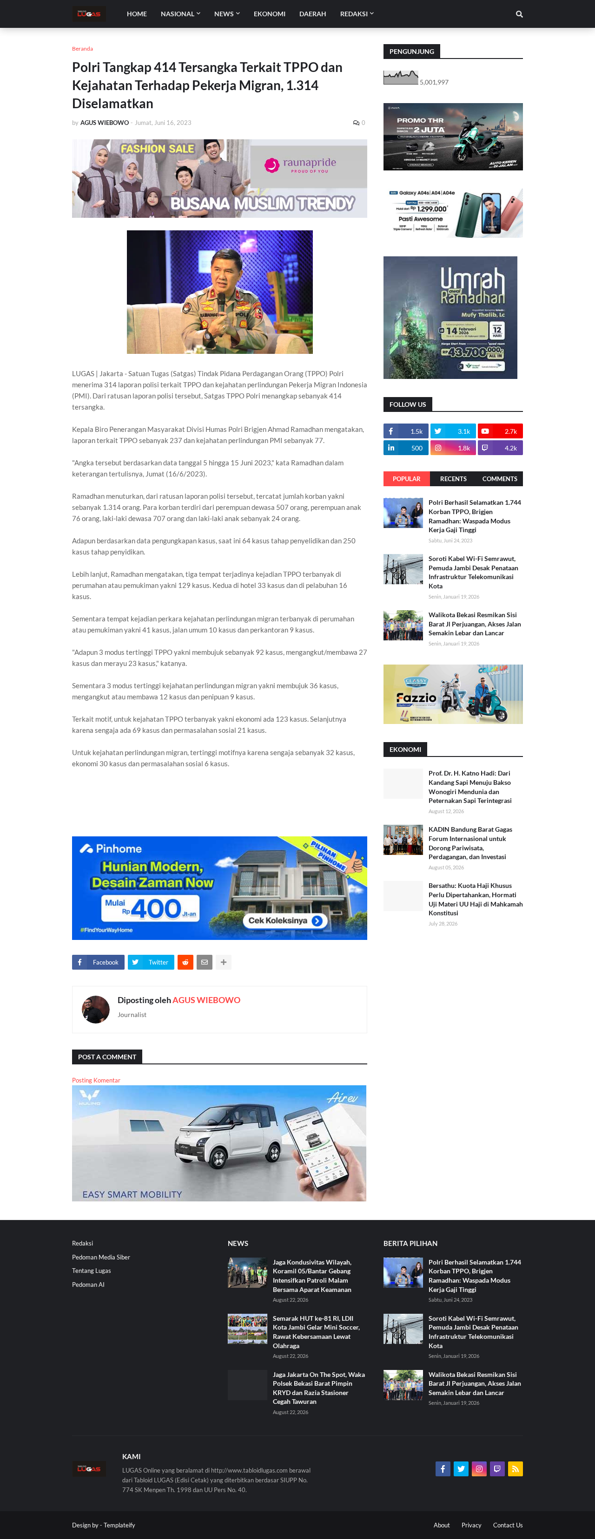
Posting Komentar (96, 1080)
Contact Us (508, 1525)
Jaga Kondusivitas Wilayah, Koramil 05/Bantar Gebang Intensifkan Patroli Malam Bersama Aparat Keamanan (312, 1275)
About (442, 1525)
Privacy (472, 1525)
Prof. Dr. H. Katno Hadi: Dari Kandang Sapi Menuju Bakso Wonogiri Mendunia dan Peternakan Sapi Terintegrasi (470, 786)
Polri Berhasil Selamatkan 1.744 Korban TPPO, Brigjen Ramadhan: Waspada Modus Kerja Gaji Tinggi (475, 516)
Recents (453, 479)
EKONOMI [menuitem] (269, 14)
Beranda (82, 48)
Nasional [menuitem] (177, 14)
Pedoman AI (88, 1284)
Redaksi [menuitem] (354, 14)
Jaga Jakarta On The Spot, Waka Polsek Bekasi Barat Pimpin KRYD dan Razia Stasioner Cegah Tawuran (319, 1388)
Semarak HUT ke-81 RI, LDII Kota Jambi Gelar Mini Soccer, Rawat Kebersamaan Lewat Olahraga (316, 1332)
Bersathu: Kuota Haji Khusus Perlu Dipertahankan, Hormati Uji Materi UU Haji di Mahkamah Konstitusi (476, 899)
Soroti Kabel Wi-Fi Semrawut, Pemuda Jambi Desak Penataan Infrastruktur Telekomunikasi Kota (473, 572)
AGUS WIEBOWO (206, 1000)
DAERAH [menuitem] (312, 14)
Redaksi (82, 1243)
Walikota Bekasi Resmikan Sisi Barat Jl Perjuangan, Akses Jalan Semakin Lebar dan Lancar (475, 624)
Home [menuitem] (137, 14)
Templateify (119, 1525)
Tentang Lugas (91, 1270)
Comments (500, 479)
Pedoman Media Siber (101, 1257)
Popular (407, 479)
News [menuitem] (224, 14)
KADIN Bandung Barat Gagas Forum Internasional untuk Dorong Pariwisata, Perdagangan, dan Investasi (470, 843)
